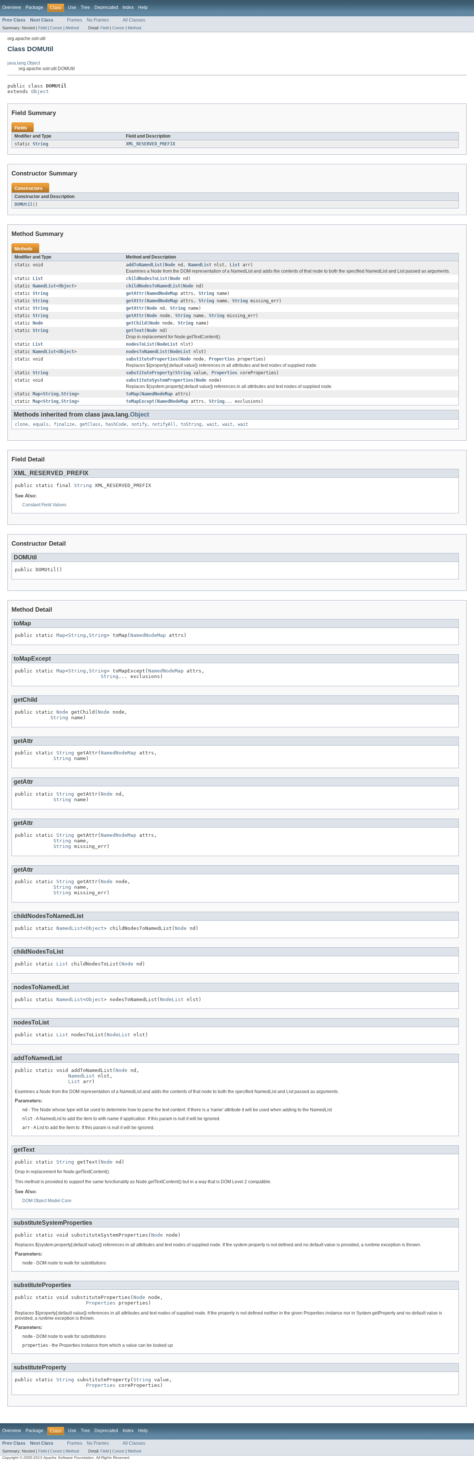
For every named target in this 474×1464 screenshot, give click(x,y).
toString (191, 424)
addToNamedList (144, 264)
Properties (222, 359)
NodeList (167, 344)
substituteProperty (149, 372)
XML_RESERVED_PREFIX (150, 144)
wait (212, 424)
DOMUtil (23, 204)
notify (139, 424)
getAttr (135, 293)
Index (128, 7)
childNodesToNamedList (153, 286)
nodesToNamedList (146, 351)
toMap (132, 394)
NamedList (199, 264)
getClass (90, 424)
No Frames (98, 20)
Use (72, 7)
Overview (11, 7)
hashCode (116, 424)
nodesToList (140, 344)
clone (21, 424)
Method (72, 28)
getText (135, 330)
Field (42, 28)
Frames (74, 20)
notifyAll (164, 424)
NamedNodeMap (162, 293)
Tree (85, 7)
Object (40, 91)
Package (34, 7)
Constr (56, 28)
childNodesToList (146, 278)
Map (36, 394)
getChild (136, 323)
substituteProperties (152, 359)
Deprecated (106, 7)
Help (143, 7)
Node (170, 264)
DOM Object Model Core (46, 1200)
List (235, 264)
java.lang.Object (23, 63)
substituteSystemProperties (159, 380)
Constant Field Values (44, 504)
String (40, 144)
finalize (64, 424)
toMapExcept (140, 401)
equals (41, 424)
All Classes (134, 20)
